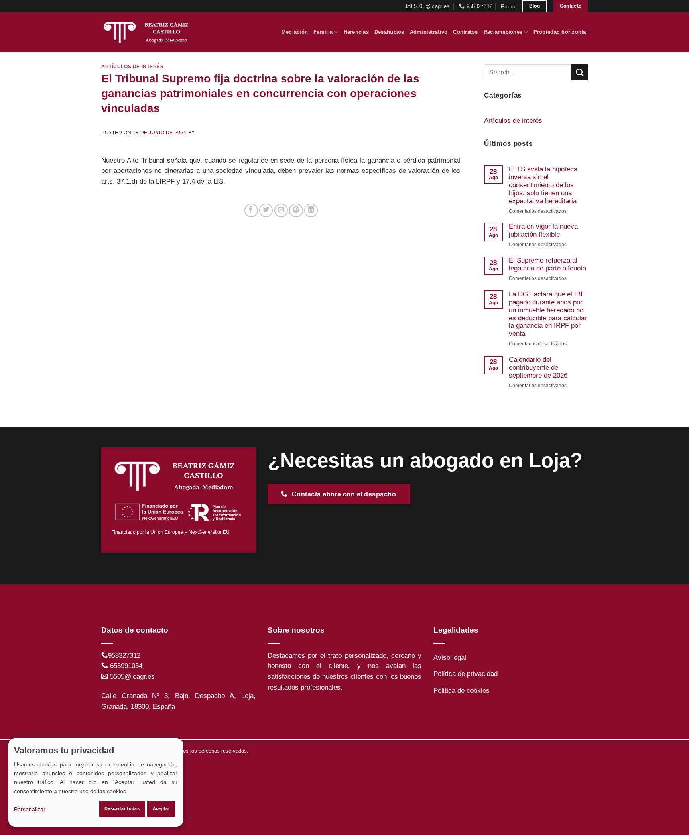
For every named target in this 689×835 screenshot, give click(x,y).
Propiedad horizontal (560, 32)
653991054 (126, 666)
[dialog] (95, 782)
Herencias (356, 32)
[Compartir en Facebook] (251, 210)
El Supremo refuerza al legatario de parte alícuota (547, 264)
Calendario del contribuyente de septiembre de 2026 (538, 367)
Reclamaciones (503, 32)
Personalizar (29, 809)
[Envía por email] (281, 210)
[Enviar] (579, 72)
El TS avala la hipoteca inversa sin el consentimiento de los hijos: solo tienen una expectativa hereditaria (543, 185)
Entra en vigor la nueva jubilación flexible (543, 230)
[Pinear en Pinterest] (296, 210)
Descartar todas (122, 808)
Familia (323, 32)
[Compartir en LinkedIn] (311, 210)
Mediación (295, 32)
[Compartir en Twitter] (266, 210)
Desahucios (389, 32)
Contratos (465, 32)
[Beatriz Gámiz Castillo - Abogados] (148, 32)
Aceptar (161, 808)
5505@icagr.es (132, 676)
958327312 (124, 655)
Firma (508, 6)
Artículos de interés (132, 66)
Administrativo (429, 32)
